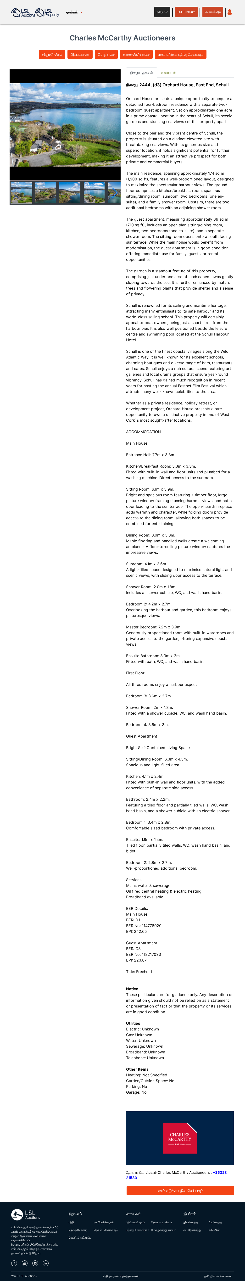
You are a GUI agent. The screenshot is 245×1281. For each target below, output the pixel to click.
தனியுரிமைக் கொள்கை (217, 1276)
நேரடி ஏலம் (106, 54)
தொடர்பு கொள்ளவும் (106, 1230)
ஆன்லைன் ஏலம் (135, 1222)
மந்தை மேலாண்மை (137, 1230)
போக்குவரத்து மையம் (163, 1230)
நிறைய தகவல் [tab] (141, 72)
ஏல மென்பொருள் (104, 1222)
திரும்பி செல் (52, 54)
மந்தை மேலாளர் (78, 1230)
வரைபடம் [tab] (168, 72)
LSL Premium (186, 12)
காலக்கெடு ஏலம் (136, 54)
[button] (162, 12)
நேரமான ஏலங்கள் (161, 1222)
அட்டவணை (80, 54)
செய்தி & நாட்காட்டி (80, 1237)
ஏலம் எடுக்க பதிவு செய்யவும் (180, 54)
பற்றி (71, 1222)
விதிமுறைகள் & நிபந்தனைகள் (121, 1276)
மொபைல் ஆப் (213, 12)
